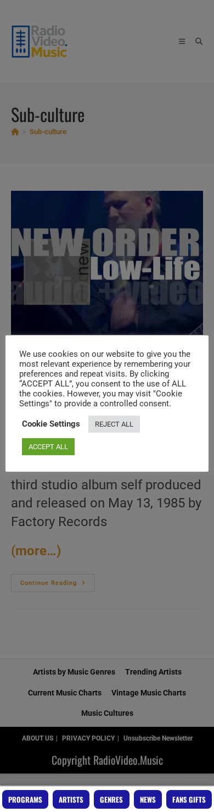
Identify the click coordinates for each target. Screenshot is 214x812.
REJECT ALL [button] (114, 424)
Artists (71, 799)
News (148, 799)
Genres (111, 799)
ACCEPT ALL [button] (48, 447)
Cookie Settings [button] (51, 424)
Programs (25, 799)
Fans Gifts (189, 799)
